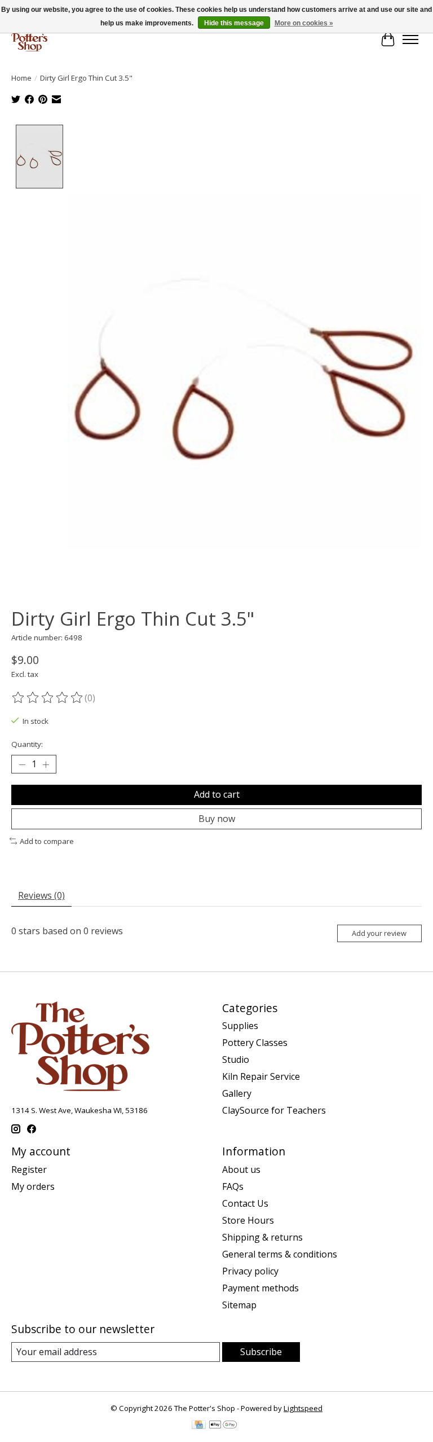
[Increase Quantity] (45, 764)
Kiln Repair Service (261, 1076)
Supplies (240, 1025)
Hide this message (234, 23)
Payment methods (260, 1288)
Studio (235, 1059)
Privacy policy (250, 1271)
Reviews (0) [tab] (41, 895)
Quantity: (27, 744)
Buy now (216, 818)
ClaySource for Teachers (274, 1110)
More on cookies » (304, 23)
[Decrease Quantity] (22, 764)
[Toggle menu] (410, 39)
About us (241, 1169)
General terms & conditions (279, 1254)
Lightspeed (303, 1408)
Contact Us (245, 1203)
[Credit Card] (199, 1425)
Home (21, 78)
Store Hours (248, 1220)
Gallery (236, 1093)
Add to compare (47, 841)
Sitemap (239, 1305)
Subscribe (261, 1352)
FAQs (233, 1186)
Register (29, 1169)
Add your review (379, 933)
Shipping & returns (262, 1237)
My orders (33, 1186)
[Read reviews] (48, 698)
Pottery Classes (255, 1042)
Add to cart (217, 794)
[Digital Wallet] (223, 1425)
